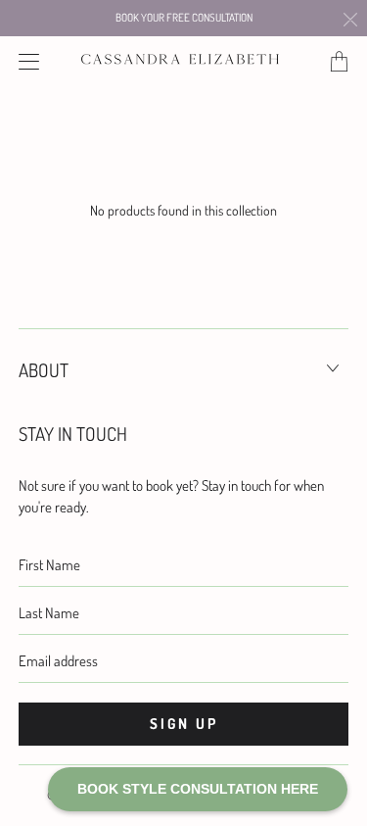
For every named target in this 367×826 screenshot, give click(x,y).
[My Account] (24, 61)
